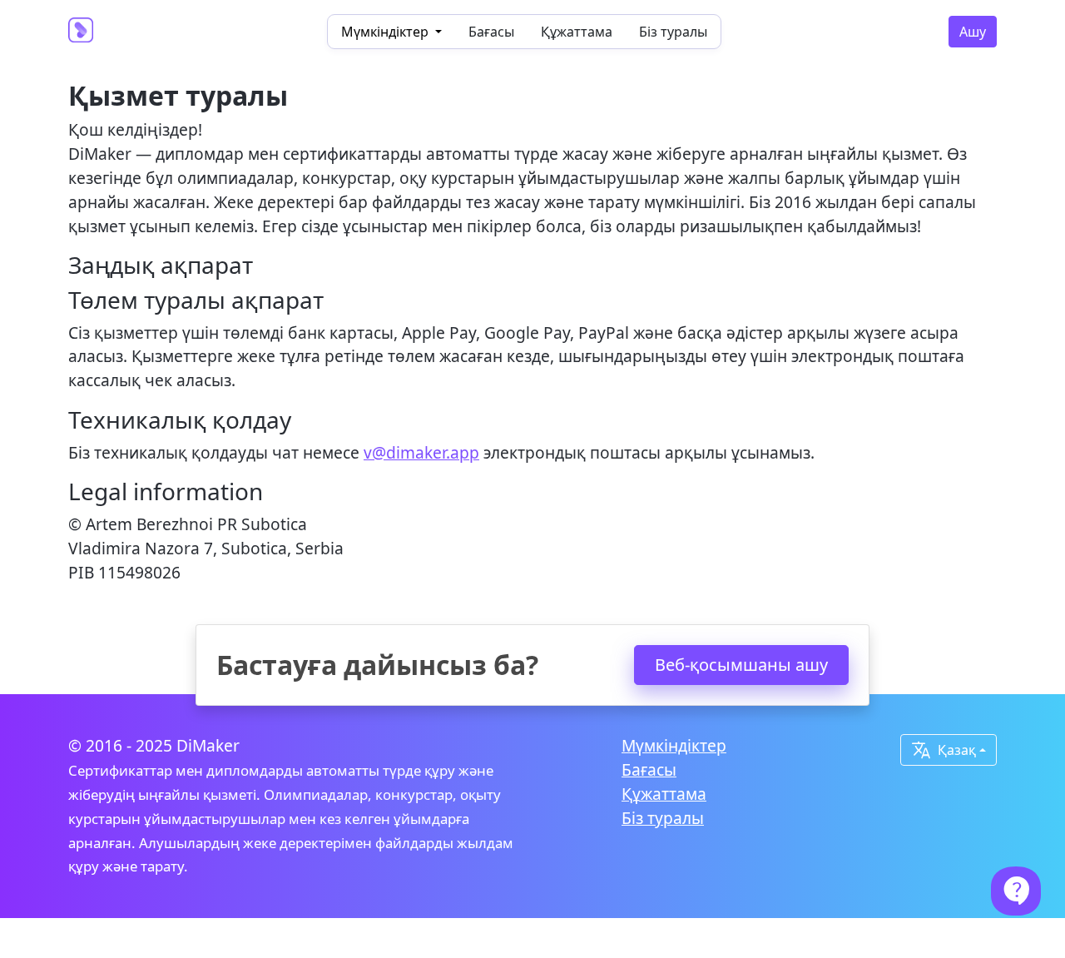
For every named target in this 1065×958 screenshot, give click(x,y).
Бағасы (491, 31)
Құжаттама (576, 31)
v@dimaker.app (421, 452)
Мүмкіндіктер (674, 745)
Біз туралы (673, 31)
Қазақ (943, 750)
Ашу (972, 31)
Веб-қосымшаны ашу (741, 664)
